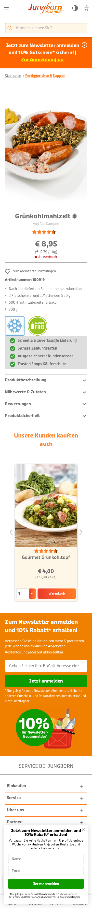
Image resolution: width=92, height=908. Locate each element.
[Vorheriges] (11, 533)
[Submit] (10, 28)
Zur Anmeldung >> (42, 60)
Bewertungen (18, 403)
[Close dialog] (83, 829)
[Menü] (6, 7)
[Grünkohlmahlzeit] (46, 147)
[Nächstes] (81, 533)
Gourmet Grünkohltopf (46, 557)
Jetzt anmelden (46, 681)
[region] (46, 147)
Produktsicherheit (22, 415)
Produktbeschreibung (25, 380)
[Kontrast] (75, 8)
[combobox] (46, 28)
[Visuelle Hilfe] (86, 8)
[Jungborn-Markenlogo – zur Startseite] (46, 8)
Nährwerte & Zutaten (25, 392)
